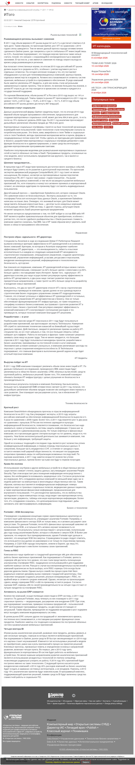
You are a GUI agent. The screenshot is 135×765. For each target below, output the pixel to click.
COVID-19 (108, 127)
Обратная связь (80, 701)
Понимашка (80, 731)
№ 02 (51, 10)
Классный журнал (58, 731)
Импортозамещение (102, 123)
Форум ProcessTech (101, 71)
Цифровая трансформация (104, 106)
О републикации (119, 701)
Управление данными (72, 738)
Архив (95, 3)
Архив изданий (59, 703)
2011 (44, 10)
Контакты (107, 701)
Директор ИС (55, 727)
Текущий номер (82, 3)
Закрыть (86, 762)
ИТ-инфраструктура (110, 113)
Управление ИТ (99, 109)
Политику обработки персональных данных (62, 762)
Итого (20, 26)
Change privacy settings (113, 703)
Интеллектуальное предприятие (96, 741)
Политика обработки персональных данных (84, 703)
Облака (96, 113)
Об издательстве (54, 701)
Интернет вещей (100, 120)
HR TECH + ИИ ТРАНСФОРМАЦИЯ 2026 (109, 88)
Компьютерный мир (60, 724)
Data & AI (51, 741)
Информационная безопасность (107, 116)
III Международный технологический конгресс (109, 53)
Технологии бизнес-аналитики (102, 738)
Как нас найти (95, 701)
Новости (19, 3)
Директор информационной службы (24, 10)
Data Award (97, 127)
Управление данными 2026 (104, 79)
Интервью (113, 120)
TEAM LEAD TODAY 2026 (103, 63)
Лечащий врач (75, 727)
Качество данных (68, 741)
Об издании (106, 3)
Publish (92, 727)
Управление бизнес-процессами (64, 745)
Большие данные (120, 123)
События (30, 3)
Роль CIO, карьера (116, 109)
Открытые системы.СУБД (92, 724)
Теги (48, 703)
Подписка (56, 3)
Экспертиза (42, 3)
